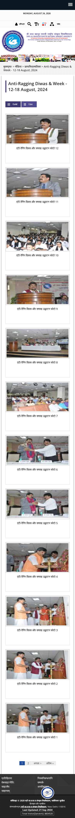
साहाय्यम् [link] (6, 791)
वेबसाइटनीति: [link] (8, 782)
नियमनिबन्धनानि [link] (45, 778)
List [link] (30, 104)
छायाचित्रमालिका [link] (33, 66)
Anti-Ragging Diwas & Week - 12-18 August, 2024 (37, 86)
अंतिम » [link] (50, 763)
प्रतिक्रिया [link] (7, 778)
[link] (29, 24)
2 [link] (28, 763)
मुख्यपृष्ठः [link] (7, 66)
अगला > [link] (38, 763)
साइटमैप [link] (5, 786)
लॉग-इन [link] (22, 24)
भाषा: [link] (58, 24)
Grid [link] (18, 104)
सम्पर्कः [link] (41, 782)
